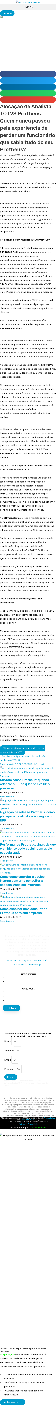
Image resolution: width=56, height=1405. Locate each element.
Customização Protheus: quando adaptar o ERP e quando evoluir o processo (25, 784)
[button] (28, 7)
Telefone (9, 1050)
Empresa (9, 1069)
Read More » (7, 796)
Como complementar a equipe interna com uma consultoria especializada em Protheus (22, 881)
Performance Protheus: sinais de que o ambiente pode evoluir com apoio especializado (28, 849)
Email (7, 1059)
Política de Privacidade (28, 1124)
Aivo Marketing (37, 1127)
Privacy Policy (49, 1118)
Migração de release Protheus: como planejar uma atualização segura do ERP (27, 816)
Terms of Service (27, 1120)
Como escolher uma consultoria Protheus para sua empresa (23, 911)
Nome (7, 1041)
